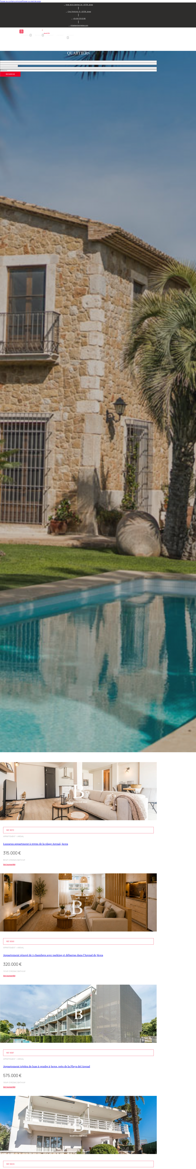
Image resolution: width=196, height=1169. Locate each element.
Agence (50, 35)
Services (38, 35)
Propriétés (25, 35)
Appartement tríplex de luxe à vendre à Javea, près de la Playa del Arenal (46, 1066)
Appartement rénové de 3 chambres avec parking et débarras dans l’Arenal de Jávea (53, 955)
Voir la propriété (9, 864)
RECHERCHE (10, 74)
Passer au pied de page (31, 1)
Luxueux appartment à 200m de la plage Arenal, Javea (35, 843)
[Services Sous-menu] (43, 35)
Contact (60, 35)
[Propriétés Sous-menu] (31, 35)
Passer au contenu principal (11, 1)
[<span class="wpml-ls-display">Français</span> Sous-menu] (68, 37)
